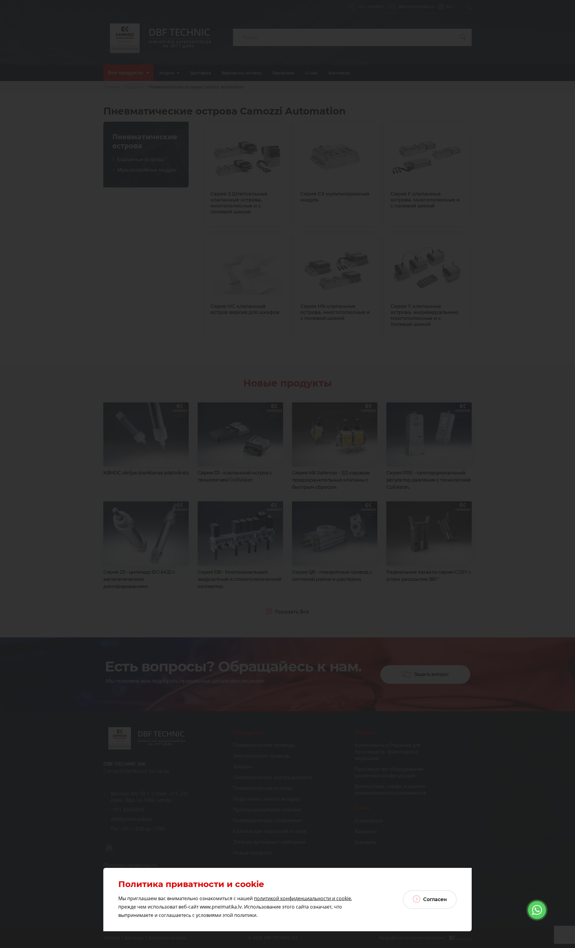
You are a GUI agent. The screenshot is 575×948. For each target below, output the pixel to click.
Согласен (434, 899)
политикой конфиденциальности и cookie (302, 898)
